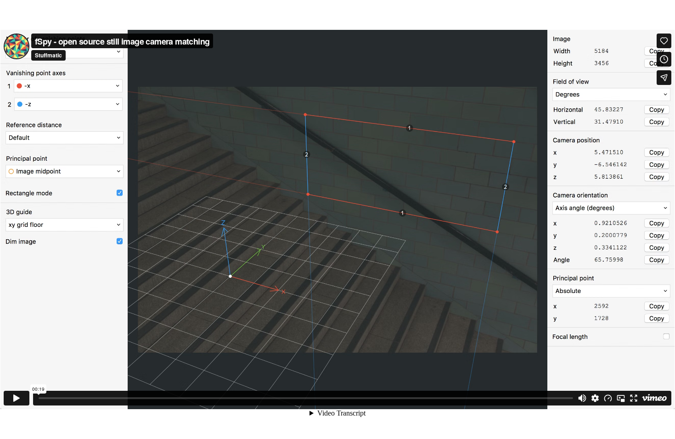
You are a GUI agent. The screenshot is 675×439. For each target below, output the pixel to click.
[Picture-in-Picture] (620, 398)
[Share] (664, 77)
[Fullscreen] (633, 398)
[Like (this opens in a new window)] (664, 41)
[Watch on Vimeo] (654, 398)
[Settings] (595, 398)
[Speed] (607, 398)
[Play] (16, 398)
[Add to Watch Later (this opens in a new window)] (664, 59)
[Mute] (582, 398)
